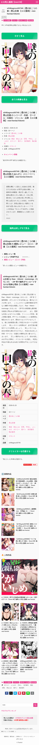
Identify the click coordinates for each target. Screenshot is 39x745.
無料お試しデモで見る (19, 228)
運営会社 (12, 736)
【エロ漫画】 (7, 20)
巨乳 (25, 139)
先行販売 (27, 141)
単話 (13, 139)
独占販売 (12, 432)
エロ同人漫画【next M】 (12, 2)
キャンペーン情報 (10, 154)
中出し (31, 139)
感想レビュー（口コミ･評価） (15, 260)
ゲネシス (15, 20)
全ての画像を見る (19, 99)
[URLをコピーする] (32, 693)
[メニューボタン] (37, 2)
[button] (6, 693)
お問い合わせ (19, 739)
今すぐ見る (19, 36)
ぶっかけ (13, 685)
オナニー (13, 141)
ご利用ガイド (18, 736)
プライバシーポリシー (29, 736)
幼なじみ (19, 139)
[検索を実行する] (35, 705)
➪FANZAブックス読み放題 (24, 718)
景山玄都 (31, 20)
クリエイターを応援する (19, 451)
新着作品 (6, 736)
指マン (20, 141)
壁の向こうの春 (23, 20)
